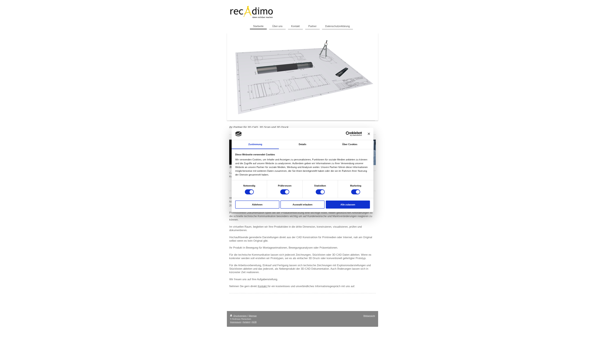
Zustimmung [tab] (255, 144)
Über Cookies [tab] (349, 144)
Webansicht (369, 315)
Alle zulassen (347, 204)
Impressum (235, 322)
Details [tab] (302, 144)
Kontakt (263, 286)
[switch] (284, 191)
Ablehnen (257, 204)
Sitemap (252, 315)
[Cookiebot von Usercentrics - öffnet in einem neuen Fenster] (348, 133)
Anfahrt (246, 322)
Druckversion (240, 315)
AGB (254, 322)
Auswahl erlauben (302, 204)
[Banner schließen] (369, 134)
